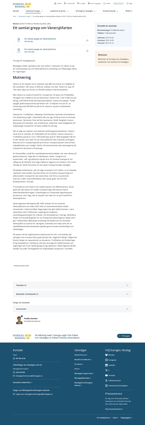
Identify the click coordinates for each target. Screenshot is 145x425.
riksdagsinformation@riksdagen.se (29, 376)
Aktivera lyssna (118, 3)
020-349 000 (20, 372)
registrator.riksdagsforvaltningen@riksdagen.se (34, 394)
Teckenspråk (71, 3)
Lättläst (59, 3)
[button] (34, 11)
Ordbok (108, 3)
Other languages (95, 3)
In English (83, 3)
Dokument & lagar (24, 16)
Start (14, 16)
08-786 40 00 (20, 358)
